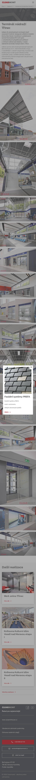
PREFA (6, 412)
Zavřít (31, 367)
